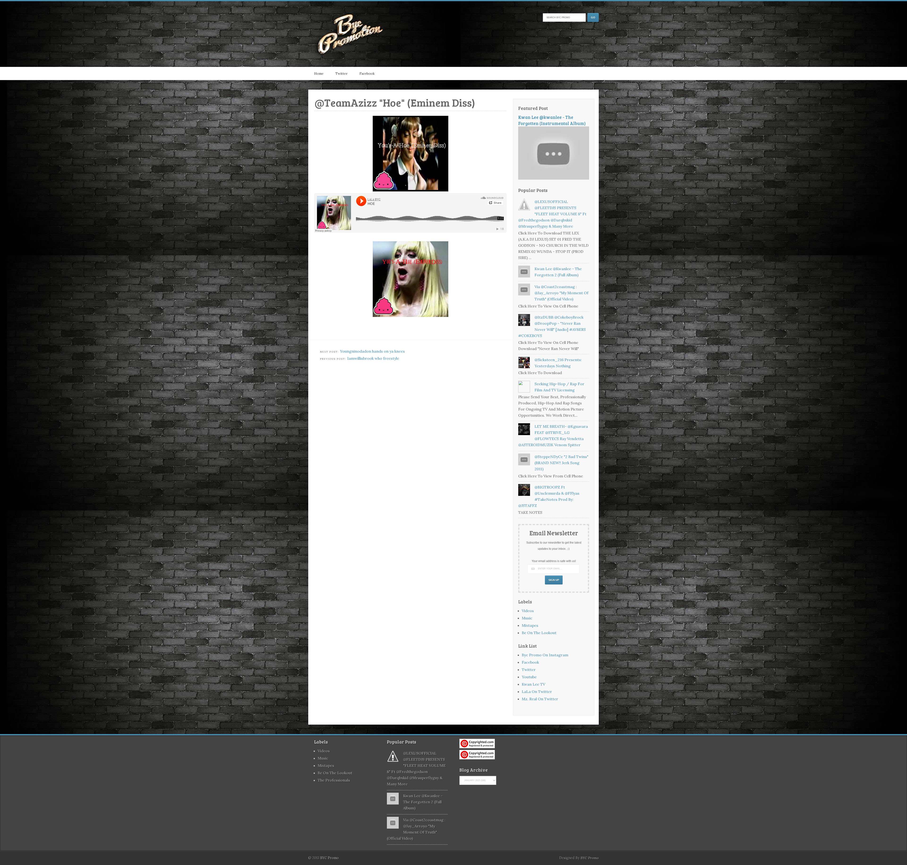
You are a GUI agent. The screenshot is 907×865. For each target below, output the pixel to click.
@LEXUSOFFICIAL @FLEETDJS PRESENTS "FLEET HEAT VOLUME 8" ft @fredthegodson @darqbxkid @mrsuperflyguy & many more (552, 214)
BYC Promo (590, 858)
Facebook (367, 73)
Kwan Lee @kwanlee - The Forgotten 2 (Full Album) (423, 801)
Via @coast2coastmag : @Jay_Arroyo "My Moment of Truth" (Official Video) (561, 292)
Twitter (341, 73)
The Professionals (334, 780)
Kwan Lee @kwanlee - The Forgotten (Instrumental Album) (552, 120)
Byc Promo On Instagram (545, 655)
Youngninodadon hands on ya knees (372, 351)
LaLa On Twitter (537, 691)
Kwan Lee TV (533, 684)
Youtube (529, 677)
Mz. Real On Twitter (540, 698)
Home (319, 73)
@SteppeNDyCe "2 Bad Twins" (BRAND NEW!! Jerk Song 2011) (561, 462)
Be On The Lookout (539, 632)
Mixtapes (530, 625)
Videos (528, 610)
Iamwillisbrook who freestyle (373, 358)
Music (527, 618)
